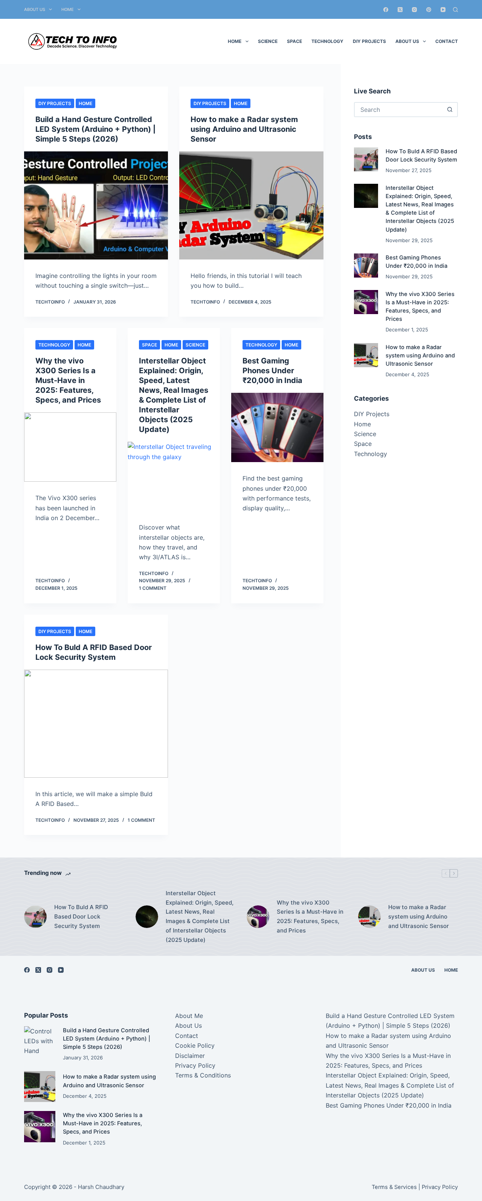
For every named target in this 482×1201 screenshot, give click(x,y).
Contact (446, 41)
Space (294, 41)
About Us (34, 9)
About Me (189, 1015)
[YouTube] (443, 9)
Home (67, 9)
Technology (327, 41)
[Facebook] (385, 9)
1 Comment (152, 588)
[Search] (455, 9)
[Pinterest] (428, 9)
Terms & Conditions (203, 1075)
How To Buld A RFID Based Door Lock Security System (81, 916)
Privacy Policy (195, 1065)
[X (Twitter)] (400, 9)
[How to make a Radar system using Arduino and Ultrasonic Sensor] (251, 205)
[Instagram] (414, 9)
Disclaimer (190, 1055)
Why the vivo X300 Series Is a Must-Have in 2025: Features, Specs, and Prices (68, 380)
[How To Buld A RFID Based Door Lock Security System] (96, 724)
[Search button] (449, 109)
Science (268, 41)
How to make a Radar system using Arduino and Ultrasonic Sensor (244, 129)
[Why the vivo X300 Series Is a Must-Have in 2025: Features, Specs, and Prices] (70, 447)
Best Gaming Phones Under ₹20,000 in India (272, 370)
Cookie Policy (195, 1045)
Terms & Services (394, 1187)
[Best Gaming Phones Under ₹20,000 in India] (277, 427)
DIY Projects (369, 41)
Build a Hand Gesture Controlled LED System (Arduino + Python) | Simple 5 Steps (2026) (95, 129)
